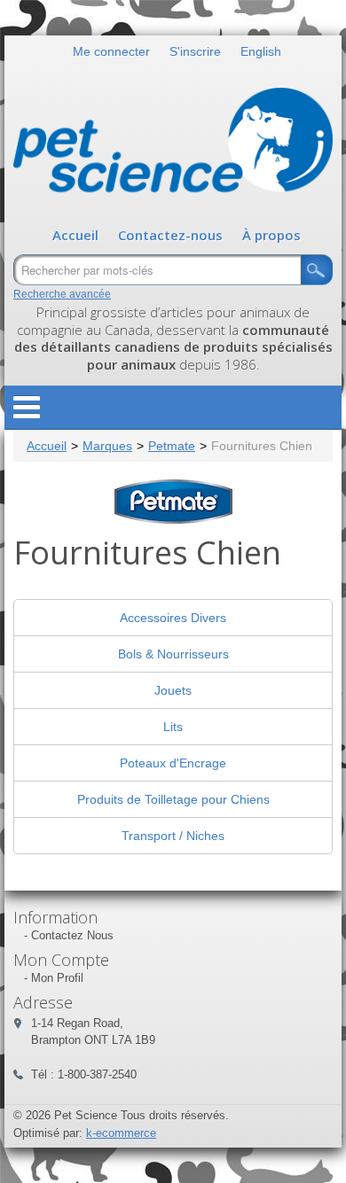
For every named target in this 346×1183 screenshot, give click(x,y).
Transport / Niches (173, 836)
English (260, 51)
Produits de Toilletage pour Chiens (173, 799)
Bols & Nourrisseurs (173, 654)
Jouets (173, 690)
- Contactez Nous (69, 935)
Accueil (75, 235)
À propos (271, 235)
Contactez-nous (170, 235)
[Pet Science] (173, 144)
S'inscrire (195, 51)
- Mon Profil (53, 978)
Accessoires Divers (173, 618)
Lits (173, 727)
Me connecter (111, 51)
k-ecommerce (121, 1133)
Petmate (171, 446)
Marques (107, 446)
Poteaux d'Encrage (173, 763)
